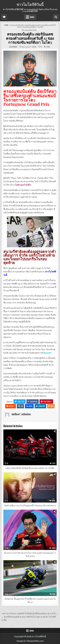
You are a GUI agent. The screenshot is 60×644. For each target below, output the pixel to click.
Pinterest (47, 401)
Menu (32, 17)
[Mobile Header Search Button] (55, 17)
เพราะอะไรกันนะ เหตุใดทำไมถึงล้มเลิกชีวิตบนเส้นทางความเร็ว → (30, 613)
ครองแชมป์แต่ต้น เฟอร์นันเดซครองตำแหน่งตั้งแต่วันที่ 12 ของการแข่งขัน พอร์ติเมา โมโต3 (30, 38)
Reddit (12, 406)
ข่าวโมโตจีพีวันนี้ (30, 4)
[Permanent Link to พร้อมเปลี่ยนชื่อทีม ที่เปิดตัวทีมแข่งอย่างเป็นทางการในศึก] (30, 447)
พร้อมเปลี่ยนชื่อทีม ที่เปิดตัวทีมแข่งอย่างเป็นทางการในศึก (30, 468)
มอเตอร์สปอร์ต (30, 30)
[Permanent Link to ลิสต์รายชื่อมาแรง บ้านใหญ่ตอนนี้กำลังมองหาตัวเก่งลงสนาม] (30, 487)
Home (6, 25)
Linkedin (41, 406)
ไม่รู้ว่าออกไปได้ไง (23, 185)
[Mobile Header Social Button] (4, 17)
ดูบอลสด (47, 353)
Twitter (20, 401)
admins (14, 47)
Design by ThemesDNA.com (30, 641)
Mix (52, 406)
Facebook (33, 401)
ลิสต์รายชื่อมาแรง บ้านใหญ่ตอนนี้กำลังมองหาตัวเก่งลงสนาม (30, 505)
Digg (30, 406)
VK (22, 406)
